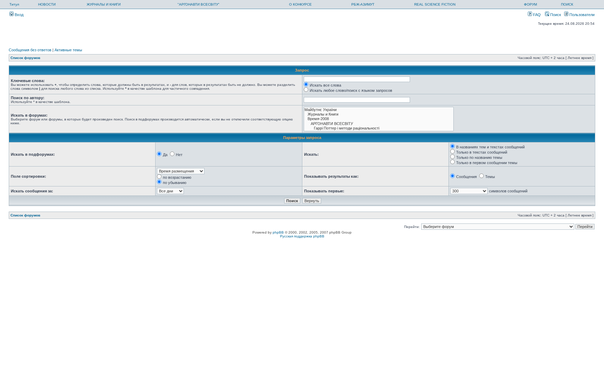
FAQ (536, 15)
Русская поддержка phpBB (302, 236)
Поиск (555, 15)
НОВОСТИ (47, 4)
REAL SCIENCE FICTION (434, 4)
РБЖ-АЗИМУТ (362, 4)
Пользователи (581, 15)
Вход (18, 15)
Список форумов (25, 58)
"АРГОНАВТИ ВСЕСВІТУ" (199, 4)
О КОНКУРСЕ (300, 4)
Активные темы (68, 50)
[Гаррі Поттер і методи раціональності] (378, 128)
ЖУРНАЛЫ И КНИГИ (104, 4)
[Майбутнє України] (378, 110)
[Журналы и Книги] (378, 114)
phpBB (278, 232)
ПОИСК (567, 4)
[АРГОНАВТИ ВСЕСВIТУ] (378, 124)
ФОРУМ (530, 4)
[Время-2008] (378, 119)
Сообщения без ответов (30, 50)
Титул (14, 4)
